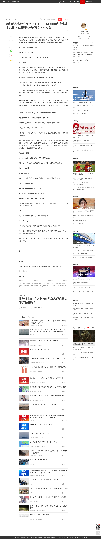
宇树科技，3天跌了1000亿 (79, 113)
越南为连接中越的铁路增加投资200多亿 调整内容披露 (48, 387)
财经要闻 (75, 231)
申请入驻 (66, 19)
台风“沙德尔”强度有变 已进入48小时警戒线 (44, 442)
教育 (93, 328)
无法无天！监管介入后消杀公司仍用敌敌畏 (44, 340)
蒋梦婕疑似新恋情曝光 (78, 224)
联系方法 (40, 537)
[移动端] (60, 1)
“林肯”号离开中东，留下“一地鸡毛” (41, 433)
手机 (83, 328)
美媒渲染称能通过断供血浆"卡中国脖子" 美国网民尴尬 (48, 367)
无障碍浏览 (14, 1)
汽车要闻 (75, 264)
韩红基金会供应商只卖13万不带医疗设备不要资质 (46, 378)
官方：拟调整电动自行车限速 (39, 349)
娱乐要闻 (75, 196)
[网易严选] (70, 1)
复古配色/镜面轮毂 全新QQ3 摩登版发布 (82, 279)
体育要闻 (75, 159)
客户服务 (49, 537)
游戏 (88, 328)
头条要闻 (75, 121)
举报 (67, 30)
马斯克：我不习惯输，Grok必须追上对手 (82, 102)
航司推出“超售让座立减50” (39, 459)
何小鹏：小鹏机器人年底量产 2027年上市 (83, 110)
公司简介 (35, 537)
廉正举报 (71, 537)
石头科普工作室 (23, 31)
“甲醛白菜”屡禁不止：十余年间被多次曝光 (83, 250)
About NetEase (30, 537)
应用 (8, 1)
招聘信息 (44, 537)
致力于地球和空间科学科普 (83, 33)
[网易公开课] (64, 1)
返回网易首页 (24, 307)
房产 (79, 328)
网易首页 (5, 1)
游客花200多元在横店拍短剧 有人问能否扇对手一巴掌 (48, 358)
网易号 (12, 19)
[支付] (74, 1)
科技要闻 (75, 88)
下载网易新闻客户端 (37, 307)
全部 (93, 42)
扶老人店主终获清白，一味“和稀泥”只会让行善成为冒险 (48, 497)
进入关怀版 (19, 1)
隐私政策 (53, 537)
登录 (82, 1)
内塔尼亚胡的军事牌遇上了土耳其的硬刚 (43, 404)
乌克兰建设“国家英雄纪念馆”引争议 (41, 424)
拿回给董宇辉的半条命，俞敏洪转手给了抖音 (83, 257)
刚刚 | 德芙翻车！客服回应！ (39, 514)
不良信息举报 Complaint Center (62, 537)
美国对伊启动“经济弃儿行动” (80, 253)
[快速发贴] (11, 38)
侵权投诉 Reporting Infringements (80, 537)
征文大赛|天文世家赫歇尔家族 (80, 60)
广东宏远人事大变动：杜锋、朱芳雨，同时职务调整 (47, 396)
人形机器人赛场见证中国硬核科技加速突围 (44, 479)
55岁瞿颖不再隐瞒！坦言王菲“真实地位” (82, 220)
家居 (74, 328)
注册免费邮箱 (88, 1)
